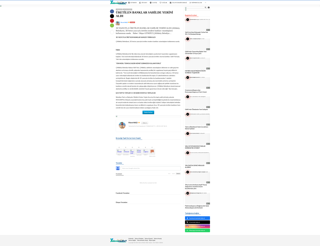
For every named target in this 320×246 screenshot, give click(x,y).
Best (169, 173)
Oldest (173, 173)
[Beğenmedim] (152, 152)
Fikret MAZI (124, 22)
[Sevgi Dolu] (132, 152)
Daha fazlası (148, 112)
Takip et (145, 123)
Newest (178, 173)
